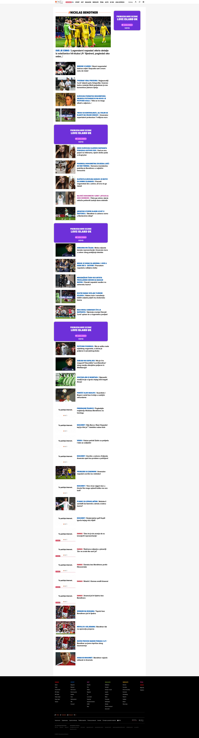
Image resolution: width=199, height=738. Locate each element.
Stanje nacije (57, 697)
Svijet (56, 687)
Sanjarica (142, 690)
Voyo (88, 706)
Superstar (89, 699)
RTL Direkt (57, 694)
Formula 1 (73, 704)
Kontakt (99, 720)
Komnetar (125, 692)
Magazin (88, 2)
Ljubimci (107, 694)
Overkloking (125, 694)
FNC (71, 701)
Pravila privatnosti (92, 720)
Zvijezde (88, 684)
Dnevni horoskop (126, 689)
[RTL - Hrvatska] (134, 720)
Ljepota (106, 692)
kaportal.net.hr (90, 727)
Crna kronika (57, 689)
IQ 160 (112, 2)
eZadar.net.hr (129, 727)
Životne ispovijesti (108, 706)
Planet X (124, 697)
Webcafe (96, 2)
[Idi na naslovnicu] (59, 3)
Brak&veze (107, 684)
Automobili (107, 709)
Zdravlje (106, 704)
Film (88, 687)
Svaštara (124, 699)
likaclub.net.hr (73, 729)
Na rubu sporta (74, 692)
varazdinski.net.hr (99, 727)
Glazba (88, 689)
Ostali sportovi (73, 699)
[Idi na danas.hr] (70, 2)
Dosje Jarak (57, 699)
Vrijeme (56, 701)
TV (87, 694)
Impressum (57, 720)
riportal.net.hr (108, 727)
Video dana (125, 704)
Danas (57, 682)
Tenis (72, 697)
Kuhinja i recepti (108, 689)
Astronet (124, 684)
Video (142, 685)
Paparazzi (89, 692)
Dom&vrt (107, 687)
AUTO (106, 2)
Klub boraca (73, 689)
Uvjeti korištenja (73, 720)
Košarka (72, 694)
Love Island (89, 697)
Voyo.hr (66, 727)
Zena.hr (61, 727)
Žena (101, 2)
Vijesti (56, 684)
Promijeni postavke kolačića (109, 720)
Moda (106, 697)
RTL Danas (57, 692)
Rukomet (72, 687)
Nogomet (73, 684)
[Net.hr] (141, 720)
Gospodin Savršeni (91, 701)
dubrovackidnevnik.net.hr (119, 727)
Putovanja (107, 699)
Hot (82, 2)
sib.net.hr (83, 727)
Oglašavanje (65, 720)
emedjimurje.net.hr (74, 727)
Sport (77, 2)
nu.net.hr (136, 727)
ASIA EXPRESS (120, 2)
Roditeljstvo (107, 701)
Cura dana (125, 687)
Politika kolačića (82, 720)
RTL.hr (56, 727)
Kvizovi (124, 701)
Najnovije (142, 687)
